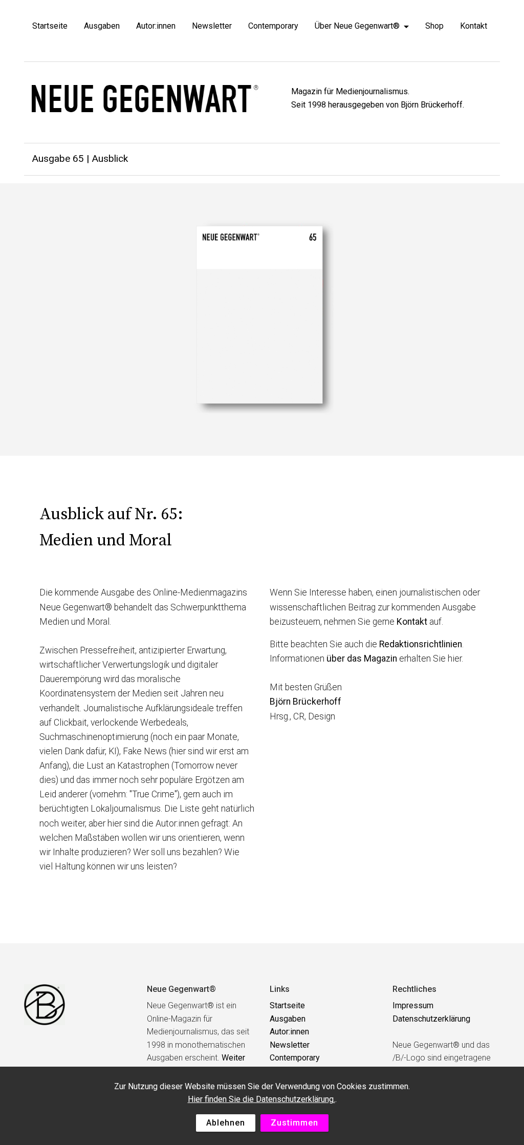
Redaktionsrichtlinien (420, 644)
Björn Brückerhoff (305, 701)
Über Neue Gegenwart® (357, 26)
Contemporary (273, 26)
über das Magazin (361, 658)
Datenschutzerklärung (431, 1019)
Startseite (50, 26)
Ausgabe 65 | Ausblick (80, 158)
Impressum (412, 1005)
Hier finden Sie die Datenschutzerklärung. (261, 1099)
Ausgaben (102, 26)
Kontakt (473, 26)
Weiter (233, 1058)
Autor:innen (156, 26)
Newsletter (212, 26)
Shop (434, 26)
